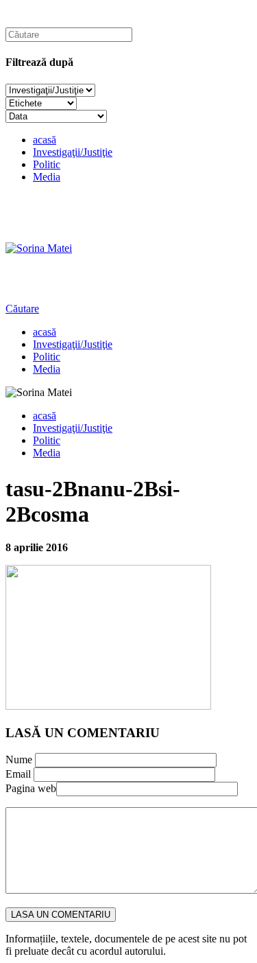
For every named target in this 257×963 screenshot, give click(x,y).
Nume (18, 759)
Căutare (22, 308)
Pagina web (30, 788)
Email (18, 774)
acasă (44, 140)
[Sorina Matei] (38, 248)
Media (46, 177)
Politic (46, 164)
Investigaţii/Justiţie (72, 152)
